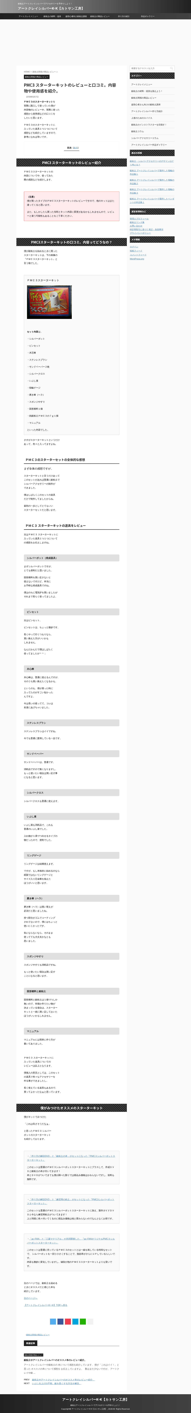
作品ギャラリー (148, 16)
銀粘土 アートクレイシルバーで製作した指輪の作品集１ (152, 172)
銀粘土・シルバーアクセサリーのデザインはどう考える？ (152, 163)
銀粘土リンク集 (137, 222)
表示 (76, 147)
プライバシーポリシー (140, 233)
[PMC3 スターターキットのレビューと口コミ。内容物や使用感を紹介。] (75, 1322)
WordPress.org (137, 258)
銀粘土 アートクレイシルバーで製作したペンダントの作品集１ (152, 200)
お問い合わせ (136, 226)
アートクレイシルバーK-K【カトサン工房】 (51, 8)
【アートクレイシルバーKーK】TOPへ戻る (45, 1305)
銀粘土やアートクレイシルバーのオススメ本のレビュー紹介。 (55, 1360)
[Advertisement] (95, 42)
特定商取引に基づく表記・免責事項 (146, 229)
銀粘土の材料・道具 (52, 16)
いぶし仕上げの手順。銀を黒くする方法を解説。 (56, 1383)
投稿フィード (136, 250)
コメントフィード (138, 254)
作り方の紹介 (124, 16)
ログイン (134, 246)
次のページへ (30, 1298)
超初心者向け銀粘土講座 (76, 16)
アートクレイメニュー (28, 16)
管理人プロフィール (139, 218)
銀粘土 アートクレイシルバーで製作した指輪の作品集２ (152, 182)
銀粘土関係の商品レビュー (38, 1335)
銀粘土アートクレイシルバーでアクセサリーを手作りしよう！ (95, 1405)
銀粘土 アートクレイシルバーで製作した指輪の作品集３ (152, 191)
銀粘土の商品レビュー (100, 16)
